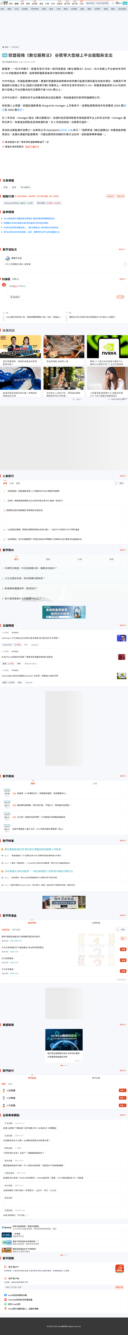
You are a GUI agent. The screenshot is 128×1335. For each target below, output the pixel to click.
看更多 (121, 249)
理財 (89, 9)
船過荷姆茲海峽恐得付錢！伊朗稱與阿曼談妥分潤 (20, 394)
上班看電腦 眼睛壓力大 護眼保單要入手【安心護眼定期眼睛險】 (106, 394)
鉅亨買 (67, 3)
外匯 (47, 3)
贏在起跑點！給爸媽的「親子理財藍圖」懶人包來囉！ (39, 196)
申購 (123, 949)
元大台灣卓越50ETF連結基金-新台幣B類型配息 (23, 947)
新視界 (97, 9)
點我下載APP (32, 146)
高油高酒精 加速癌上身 (57, 361)
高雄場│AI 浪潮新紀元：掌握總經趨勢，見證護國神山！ (40, 793)
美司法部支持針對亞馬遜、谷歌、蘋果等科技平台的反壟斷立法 (32, 231)
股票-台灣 (14, 951)
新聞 (16, 3)
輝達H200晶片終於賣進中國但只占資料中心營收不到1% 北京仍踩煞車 (106, 363)
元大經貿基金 (8, 958)
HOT (14, 793)
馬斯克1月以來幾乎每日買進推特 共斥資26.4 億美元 (92, 316)
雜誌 (113, 9)
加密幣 (59, 3)
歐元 (19, 110)
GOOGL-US (65, 130)
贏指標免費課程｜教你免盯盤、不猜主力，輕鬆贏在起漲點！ (42, 805)
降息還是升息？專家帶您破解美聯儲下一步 (27, 142)
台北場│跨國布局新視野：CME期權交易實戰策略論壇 (39, 816)
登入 (120, 3)
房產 (82, 9)
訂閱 (81, 3)
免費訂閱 (119, 1287)
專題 (106, 9)
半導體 (11, 1105)
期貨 (66, 9)
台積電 (11, 1097)
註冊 (125, 3)
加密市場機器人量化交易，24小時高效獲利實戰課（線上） (38, 828)
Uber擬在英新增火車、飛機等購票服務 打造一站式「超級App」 (34, 316)
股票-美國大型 (16, 940)
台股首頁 (110, 196)
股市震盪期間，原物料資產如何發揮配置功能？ (20, 363)
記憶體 (11, 1090)
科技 (16, 9)
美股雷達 (15, 47)
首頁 (11, 3)
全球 (53, 3)
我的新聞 (122, 9)
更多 (121, 483)
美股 (28, 3)
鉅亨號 (75, 3)
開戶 (123, 938)
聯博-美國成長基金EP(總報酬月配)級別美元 (21, 936)
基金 (41, 3)
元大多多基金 (8, 969)
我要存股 (120, 196)
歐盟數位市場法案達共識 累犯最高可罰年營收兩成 (26, 222)
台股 (22, 3)
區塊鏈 (74, 9)
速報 (44, 9)
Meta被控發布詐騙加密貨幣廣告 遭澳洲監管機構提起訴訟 (29, 218)
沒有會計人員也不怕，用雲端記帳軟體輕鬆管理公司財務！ (63, 394)
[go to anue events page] (112, 3)
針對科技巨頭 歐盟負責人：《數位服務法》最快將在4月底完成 (31, 227)
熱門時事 (35, 9)
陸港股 (35, 3)
